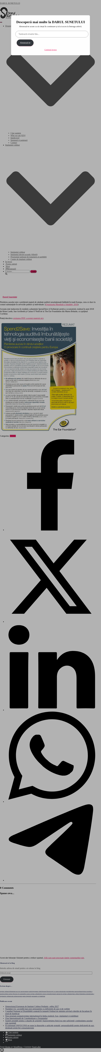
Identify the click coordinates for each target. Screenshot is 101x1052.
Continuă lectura (50, 50)
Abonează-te (25, 43)
